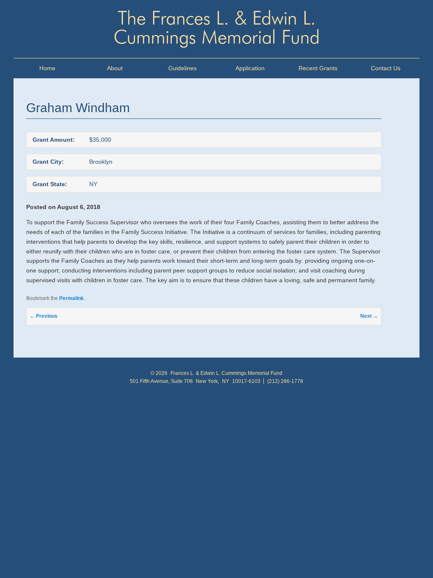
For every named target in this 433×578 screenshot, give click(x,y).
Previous (44, 316)
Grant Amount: (54, 139)
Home (47, 68)
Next (369, 316)
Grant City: (48, 161)
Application (250, 68)
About (115, 68)
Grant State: (50, 184)
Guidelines (182, 68)
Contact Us (385, 68)
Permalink (71, 298)
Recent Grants (318, 68)
